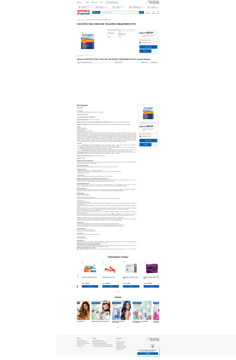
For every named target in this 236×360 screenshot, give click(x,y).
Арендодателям (119, 344)
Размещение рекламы (121, 346)
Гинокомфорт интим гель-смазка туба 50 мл (148, 322)
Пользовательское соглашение (100, 343)
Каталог (83, 19)
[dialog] (147, 352)
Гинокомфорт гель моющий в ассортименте (126, 322)
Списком (155, 62)
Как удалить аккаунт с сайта (83, 343)
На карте (146, 62)
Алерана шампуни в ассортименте (87, 321)
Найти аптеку (94, 2)
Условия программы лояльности (100, 341)
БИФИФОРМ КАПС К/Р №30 (106, 277)
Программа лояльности (98, 340)
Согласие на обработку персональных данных (103, 346)
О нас (117, 340)
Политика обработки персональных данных (102, 344)
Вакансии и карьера (120, 347)
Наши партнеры (119, 349)
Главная (87, 2)
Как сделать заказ (81, 340)
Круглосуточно (118, 62)
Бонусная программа (112, 2)
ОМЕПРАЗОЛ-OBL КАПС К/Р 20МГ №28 (127, 278)
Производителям (120, 343)
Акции (101, 2)
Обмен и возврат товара (82, 341)
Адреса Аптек (80, 346)
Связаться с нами (81, 344)
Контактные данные (120, 341)
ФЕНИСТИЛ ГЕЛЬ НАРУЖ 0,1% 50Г (86, 277)
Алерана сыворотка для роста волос (104, 322)
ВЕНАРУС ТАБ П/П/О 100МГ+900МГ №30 (149, 278)
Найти (141, 12)
